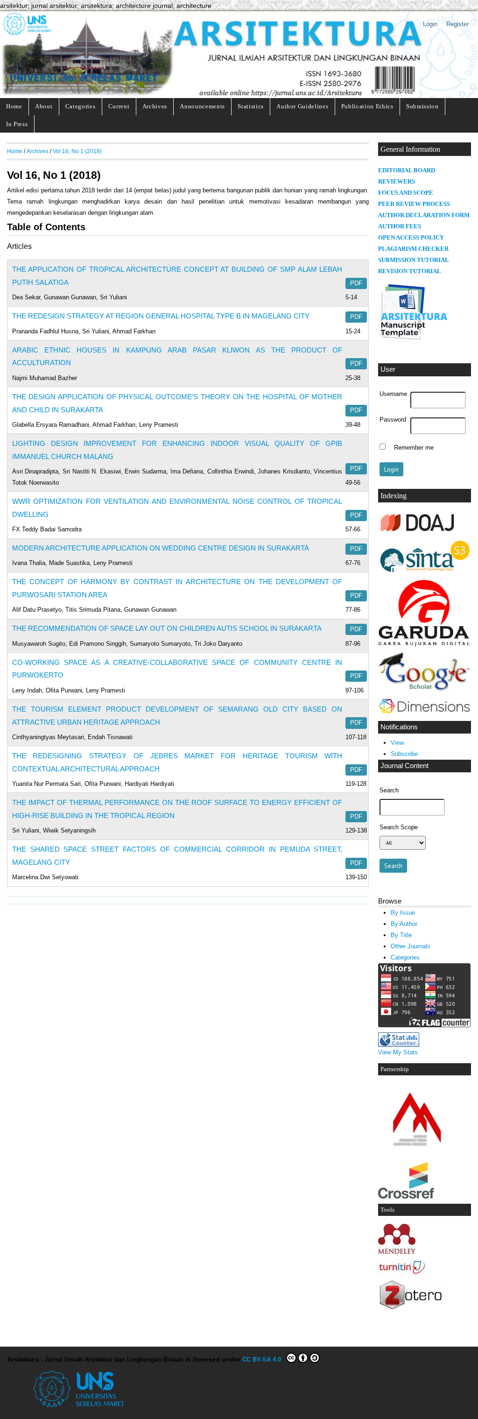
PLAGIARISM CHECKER (413, 249)
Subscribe (404, 753)
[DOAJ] (417, 532)
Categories (80, 106)
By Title (401, 935)
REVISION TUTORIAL (409, 271)
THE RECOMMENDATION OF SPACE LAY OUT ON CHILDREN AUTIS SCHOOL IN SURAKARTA (167, 628)
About (43, 106)
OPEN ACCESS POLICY (411, 237)
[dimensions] (424, 713)
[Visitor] (424, 1025)
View (397, 742)
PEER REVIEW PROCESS (414, 204)
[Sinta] (424, 572)
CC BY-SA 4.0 (263, 1359)
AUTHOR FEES (399, 226)
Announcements (202, 106)
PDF (356, 283)
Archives (154, 106)
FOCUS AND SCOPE (405, 193)
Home (14, 106)
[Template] (413, 339)
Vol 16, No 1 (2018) (77, 151)
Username (393, 394)
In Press (17, 123)
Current (119, 106)
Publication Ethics (367, 106)
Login (430, 24)
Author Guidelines (302, 106)
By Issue (403, 912)
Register (457, 24)
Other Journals (410, 946)
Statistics (251, 106)
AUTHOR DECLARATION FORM (424, 215)
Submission (422, 106)
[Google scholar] (424, 689)
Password (393, 420)
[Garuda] (424, 644)
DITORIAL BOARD (408, 170)
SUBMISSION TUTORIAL (413, 260)
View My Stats (398, 1052)
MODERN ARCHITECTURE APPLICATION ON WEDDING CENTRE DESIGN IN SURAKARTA (160, 548)
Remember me (414, 448)
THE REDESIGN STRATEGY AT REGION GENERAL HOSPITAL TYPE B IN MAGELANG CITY (160, 316)
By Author (404, 923)
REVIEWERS (396, 181)
